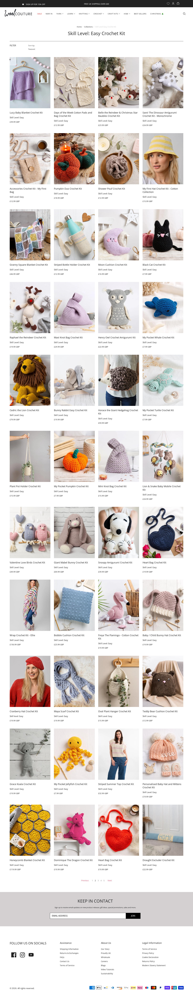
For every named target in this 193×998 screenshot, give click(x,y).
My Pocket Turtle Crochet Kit (158, 410)
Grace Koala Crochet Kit (23, 784)
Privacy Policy (148, 953)
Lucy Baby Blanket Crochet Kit (26, 112)
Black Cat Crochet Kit (154, 264)
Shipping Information (69, 949)
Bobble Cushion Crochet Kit (69, 635)
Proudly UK (106, 953)
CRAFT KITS (113, 14)
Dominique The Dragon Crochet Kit (73, 860)
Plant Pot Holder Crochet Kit (25, 486)
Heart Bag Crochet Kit (154, 562)
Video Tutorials (107, 969)
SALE (39, 14)
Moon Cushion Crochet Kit (112, 264)
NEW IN (49, 14)
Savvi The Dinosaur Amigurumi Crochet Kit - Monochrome (160, 114)
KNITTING (83, 14)
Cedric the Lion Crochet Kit (24, 410)
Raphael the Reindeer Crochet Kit (28, 337)
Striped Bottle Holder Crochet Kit (72, 264)
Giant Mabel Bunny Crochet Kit (71, 562)
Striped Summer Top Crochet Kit (116, 784)
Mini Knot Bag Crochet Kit (112, 486)
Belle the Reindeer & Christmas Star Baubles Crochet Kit (118, 114)
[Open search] (184, 13)
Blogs (103, 965)
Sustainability (107, 973)
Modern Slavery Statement (154, 965)
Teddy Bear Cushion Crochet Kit (160, 711)
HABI (126, 14)
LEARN (70, 14)
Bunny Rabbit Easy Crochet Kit (70, 410)
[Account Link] (173, 3)
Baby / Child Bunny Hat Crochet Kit (162, 635)
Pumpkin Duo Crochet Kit (68, 188)
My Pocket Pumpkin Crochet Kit (71, 486)
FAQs (62, 957)
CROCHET (97, 14)
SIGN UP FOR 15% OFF (35, 4)
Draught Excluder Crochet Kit (158, 860)
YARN (58, 14)
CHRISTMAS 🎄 (157, 14)
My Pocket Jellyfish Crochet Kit (70, 784)
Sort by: (31, 46)
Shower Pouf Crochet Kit (111, 188)
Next (110, 880)
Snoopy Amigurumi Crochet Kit (115, 562)
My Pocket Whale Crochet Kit (158, 337)
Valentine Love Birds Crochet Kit (27, 562)
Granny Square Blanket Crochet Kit (29, 264)
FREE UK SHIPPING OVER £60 (96, 4)
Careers (104, 961)
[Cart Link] (178, 3)
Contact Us (64, 961)
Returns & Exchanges (69, 953)
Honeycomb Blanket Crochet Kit (27, 860)
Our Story (105, 949)
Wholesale (105, 957)
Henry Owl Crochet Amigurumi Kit (116, 337)
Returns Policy (148, 961)
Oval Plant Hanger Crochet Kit (114, 711)
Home (79, 27)
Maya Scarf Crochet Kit (66, 711)
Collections (88, 27)
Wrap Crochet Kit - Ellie (22, 635)
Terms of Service (67, 965)
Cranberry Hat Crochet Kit (24, 711)
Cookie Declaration (150, 957)
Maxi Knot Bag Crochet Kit (68, 337)
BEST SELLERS (140, 14)
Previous (85, 880)
